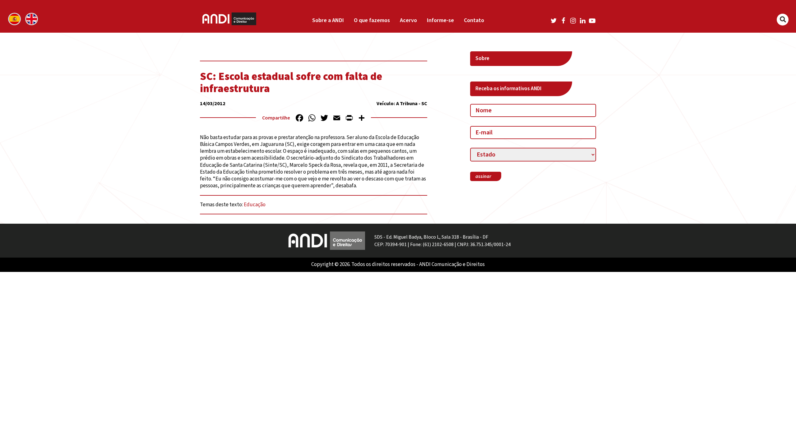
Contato (474, 20)
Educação (255, 204)
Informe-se (440, 20)
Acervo (408, 20)
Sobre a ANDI (328, 20)
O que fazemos (372, 20)
